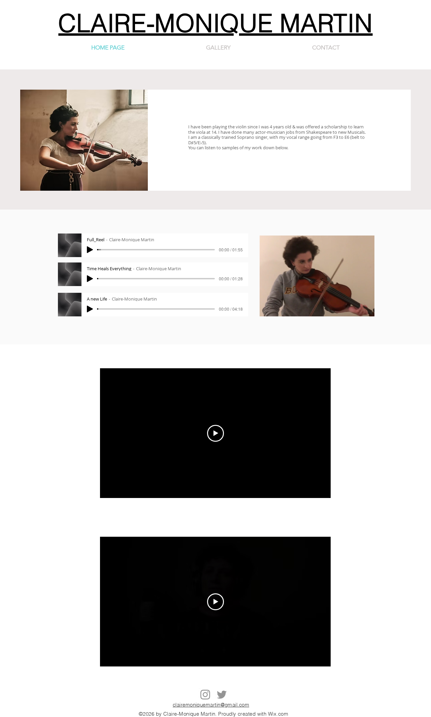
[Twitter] (221, 694)
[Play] (90, 249)
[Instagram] (205, 694)
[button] (365, 309)
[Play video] (215, 433)
